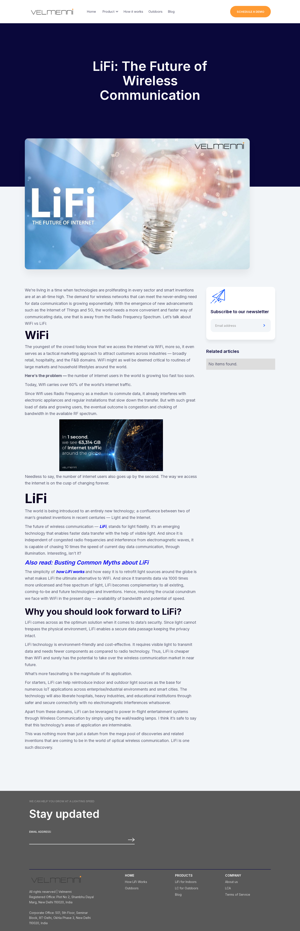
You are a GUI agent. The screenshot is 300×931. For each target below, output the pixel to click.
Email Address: (40, 832)
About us (231, 881)
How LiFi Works (136, 881)
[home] (52, 11)
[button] (110, 11)
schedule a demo (250, 11)
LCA (228, 888)
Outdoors (132, 888)
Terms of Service (237, 894)
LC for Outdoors (186, 888)
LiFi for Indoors (186, 881)
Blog (178, 894)
